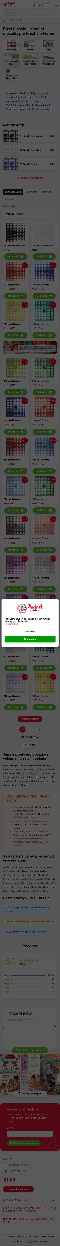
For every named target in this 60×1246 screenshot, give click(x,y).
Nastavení (30, 631)
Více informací (11, 623)
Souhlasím (30, 639)
